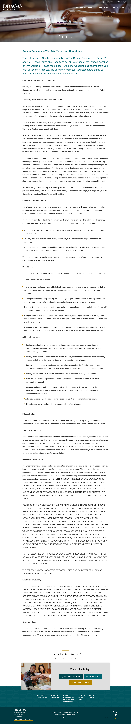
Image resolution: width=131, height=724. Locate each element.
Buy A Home (81, 7)
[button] (103, 7)
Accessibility (72, 717)
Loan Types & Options (68, 699)
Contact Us (91, 697)
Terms (57, 717)
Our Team (80, 697)
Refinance (92, 7)
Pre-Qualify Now (123, 1)
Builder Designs (113, 718)
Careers (80, 699)
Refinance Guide (55, 697)
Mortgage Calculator (68, 701)
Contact (124, 7)
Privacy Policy (63, 717)
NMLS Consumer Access (23, 719)
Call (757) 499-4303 (110, 1)
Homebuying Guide (42, 697)
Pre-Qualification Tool (68, 697)
